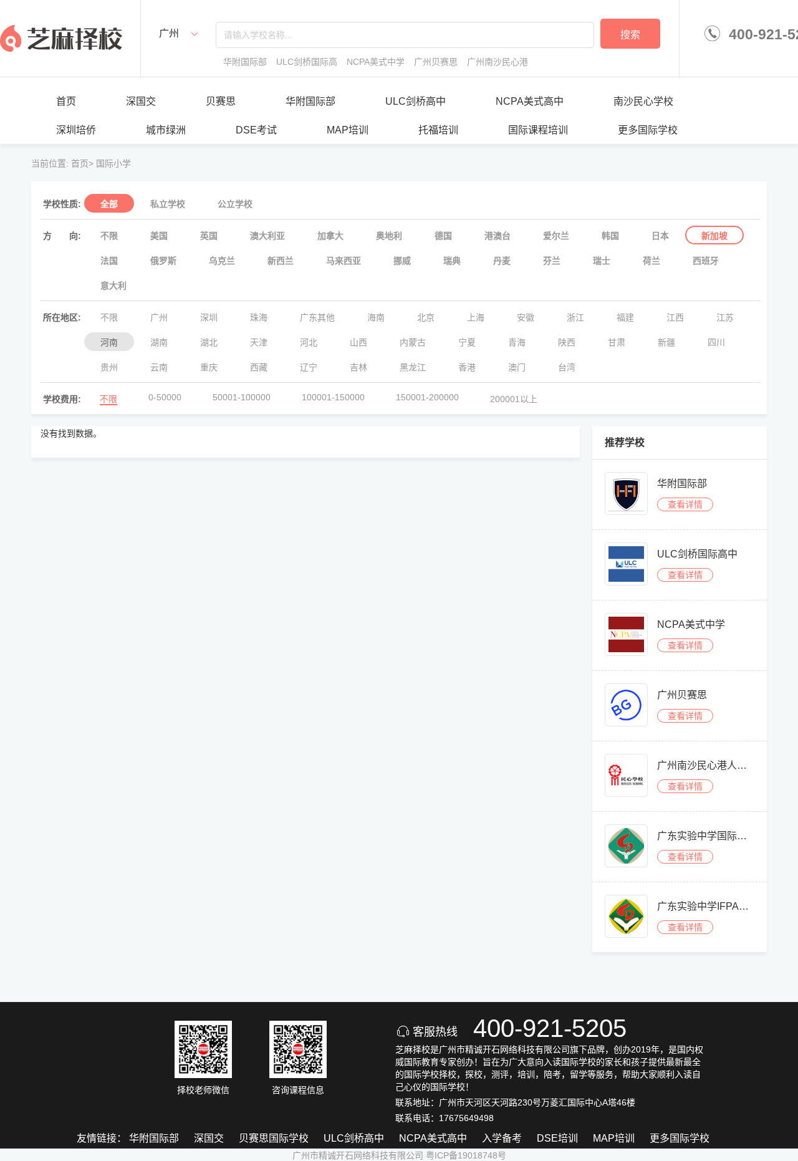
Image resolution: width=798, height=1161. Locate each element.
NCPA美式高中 (530, 101)
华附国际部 (310, 101)
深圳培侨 (76, 130)
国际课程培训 (538, 130)
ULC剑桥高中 (415, 101)
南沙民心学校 (643, 101)
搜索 (630, 34)
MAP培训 (347, 130)
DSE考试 (256, 130)
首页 (66, 101)
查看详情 (685, 504)
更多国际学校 (648, 130)
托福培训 (438, 130)
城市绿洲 (166, 130)
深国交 (141, 101)
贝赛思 (221, 101)
